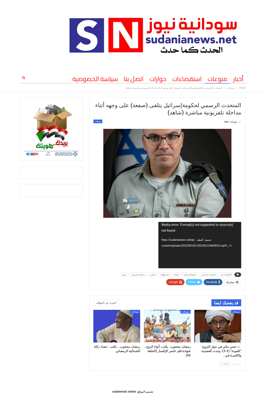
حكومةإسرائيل (190, 274)
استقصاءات (187, 79)
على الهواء (164, 274)
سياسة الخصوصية (95, 79)
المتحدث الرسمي (208, 274)
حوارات (158, 79)
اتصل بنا (133, 79)
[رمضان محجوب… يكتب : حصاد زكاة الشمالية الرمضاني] (116, 326)
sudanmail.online (124, 391)
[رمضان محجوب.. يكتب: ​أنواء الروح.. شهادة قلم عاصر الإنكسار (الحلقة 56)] (167, 326)
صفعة (176, 274)
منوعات (217, 79)
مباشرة (152, 274)
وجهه (124, 274)
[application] (199, 245)
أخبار (238, 79)
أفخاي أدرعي (225, 274)
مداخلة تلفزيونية (138, 274)
